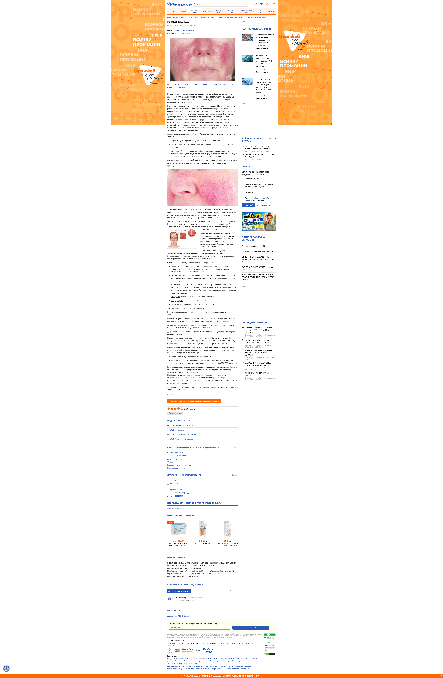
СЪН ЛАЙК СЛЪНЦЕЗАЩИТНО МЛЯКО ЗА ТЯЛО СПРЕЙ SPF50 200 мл (258, 259)
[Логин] (267, 4)
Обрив (170, 462)
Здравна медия (230, 11)
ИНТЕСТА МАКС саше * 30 (253, 246)
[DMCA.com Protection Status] (270, 654)
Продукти (217, 84)
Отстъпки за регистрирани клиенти (196, 661)
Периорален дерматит (182, 425)
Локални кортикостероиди (178, 493)
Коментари (171, 87)
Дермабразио (173, 484)
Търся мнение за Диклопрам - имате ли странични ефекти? (257, 148)
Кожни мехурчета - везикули (179, 465)
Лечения (195, 84)
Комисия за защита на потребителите (209, 669)
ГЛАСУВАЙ (248, 205)
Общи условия (172, 659)
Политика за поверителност (189, 659)
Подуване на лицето (176, 468)
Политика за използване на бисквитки (213, 659)
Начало (175, 17)
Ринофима (177, 430)
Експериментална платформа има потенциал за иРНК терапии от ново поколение (264, 61)
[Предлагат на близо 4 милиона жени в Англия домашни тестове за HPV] (247, 37)
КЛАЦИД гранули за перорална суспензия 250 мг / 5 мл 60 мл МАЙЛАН (258, 330)
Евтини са (249, 192)
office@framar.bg (247, 643)
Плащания (179, 661)
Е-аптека (172, 11)
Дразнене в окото (174, 459)
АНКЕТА (246, 166)
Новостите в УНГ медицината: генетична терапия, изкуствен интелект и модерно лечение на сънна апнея (265, 85)
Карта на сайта (191, 663)
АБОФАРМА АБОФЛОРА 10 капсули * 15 (257, 374)
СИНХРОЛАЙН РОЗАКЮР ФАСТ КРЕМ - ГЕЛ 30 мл (227, 544)
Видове (176, 84)
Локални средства (175, 496)
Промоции (182, 11)
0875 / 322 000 (231, 643)
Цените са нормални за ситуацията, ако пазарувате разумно (259, 185)
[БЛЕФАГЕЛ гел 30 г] (203, 529)
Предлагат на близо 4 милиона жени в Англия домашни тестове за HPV (265, 39)
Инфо (169, 84)
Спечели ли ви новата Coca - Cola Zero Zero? (259, 156)
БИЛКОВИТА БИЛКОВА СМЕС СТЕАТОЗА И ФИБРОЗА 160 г (258, 341)
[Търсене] (246, 4)
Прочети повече (262, 48)
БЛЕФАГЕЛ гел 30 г (203, 543)
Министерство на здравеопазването (236, 669)
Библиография (228, 84)
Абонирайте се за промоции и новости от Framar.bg (193, 624)
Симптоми (185, 84)
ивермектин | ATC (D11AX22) (178, 616)
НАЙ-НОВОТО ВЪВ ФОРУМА (251, 139)
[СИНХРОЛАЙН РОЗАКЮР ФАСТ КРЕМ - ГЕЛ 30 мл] (227, 529)
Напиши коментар (181, 591)
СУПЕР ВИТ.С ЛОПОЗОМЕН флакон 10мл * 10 (257, 268)
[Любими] (261, 4)
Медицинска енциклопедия (189, 17)
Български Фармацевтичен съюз (239, 666)
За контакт (171, 645)
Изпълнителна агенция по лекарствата (180, 669)
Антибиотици (172, 480)
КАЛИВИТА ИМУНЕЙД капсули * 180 (257, 252)
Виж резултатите (263, 205)
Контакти (271, 11)
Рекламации (253, 659)
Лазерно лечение (174, 487)
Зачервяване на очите (177, 456)
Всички (234, 447)
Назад (169, 17)
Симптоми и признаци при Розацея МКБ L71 (193, 447)
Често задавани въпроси (176, 663)
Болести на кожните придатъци (249, 17)
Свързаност (183, 87)
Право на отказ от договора (237, 659)
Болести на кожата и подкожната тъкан (224, 17)
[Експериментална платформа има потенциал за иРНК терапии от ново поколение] (247, 58)
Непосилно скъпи (252, 179)
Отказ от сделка (216, 661)
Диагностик (207, 11)
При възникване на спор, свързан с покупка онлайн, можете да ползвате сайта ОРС (196, 666)
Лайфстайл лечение (175, 490)
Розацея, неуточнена (181, 439)
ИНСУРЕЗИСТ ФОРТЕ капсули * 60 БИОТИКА (178, 544)
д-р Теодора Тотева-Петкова (183, 30)
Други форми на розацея (183, 434)
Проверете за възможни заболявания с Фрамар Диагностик (194, 401)
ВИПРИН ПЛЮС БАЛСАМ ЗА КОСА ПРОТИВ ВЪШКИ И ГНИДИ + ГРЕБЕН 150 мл (258, 277)
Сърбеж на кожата (175, 453)
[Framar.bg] (179, 4)
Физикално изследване (177, 508)
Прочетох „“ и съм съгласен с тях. (258, 199)
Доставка (170, 661)
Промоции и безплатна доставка (234, 661)
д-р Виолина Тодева (182, 33)
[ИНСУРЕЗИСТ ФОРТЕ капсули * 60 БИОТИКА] (178, 529)
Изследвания (206, 84)
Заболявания (204, 17)
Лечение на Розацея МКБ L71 (184, 475)
